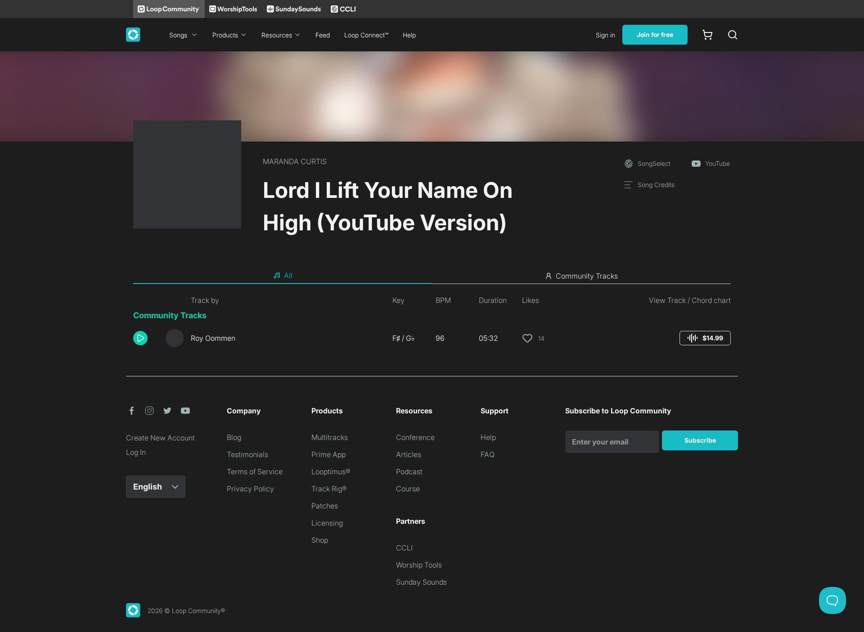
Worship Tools (419, 564)
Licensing (327, 522)
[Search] (732, 34)
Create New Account (160, 437)
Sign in (605, 35)
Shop (319, 540)
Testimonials (247, 454)
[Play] (140, 338)
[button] (145, 338)
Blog (234, 437)
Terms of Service (255, 471)
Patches (324, 505)
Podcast (409, 471)
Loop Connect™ (366, 35)
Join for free (655, 34)
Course (408, 488)
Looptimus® (331, 471)
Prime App (328, 454)
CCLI (404, 547)
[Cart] (707, 34)
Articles (408, 454)
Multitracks (329, 437)
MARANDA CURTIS (295, 161)
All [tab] (288, 275)
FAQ (488, 454)
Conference (415, 437)
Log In (136, 452)
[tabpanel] (432, 324)
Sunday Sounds (421, 581)
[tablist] (432, 276)
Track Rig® (329, 488)
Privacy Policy (250, 488)
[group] (705, 338)
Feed (322, 35)
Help (409, 35)
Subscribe (700, 440)
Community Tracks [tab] (587, 275)
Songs (178, 35)
